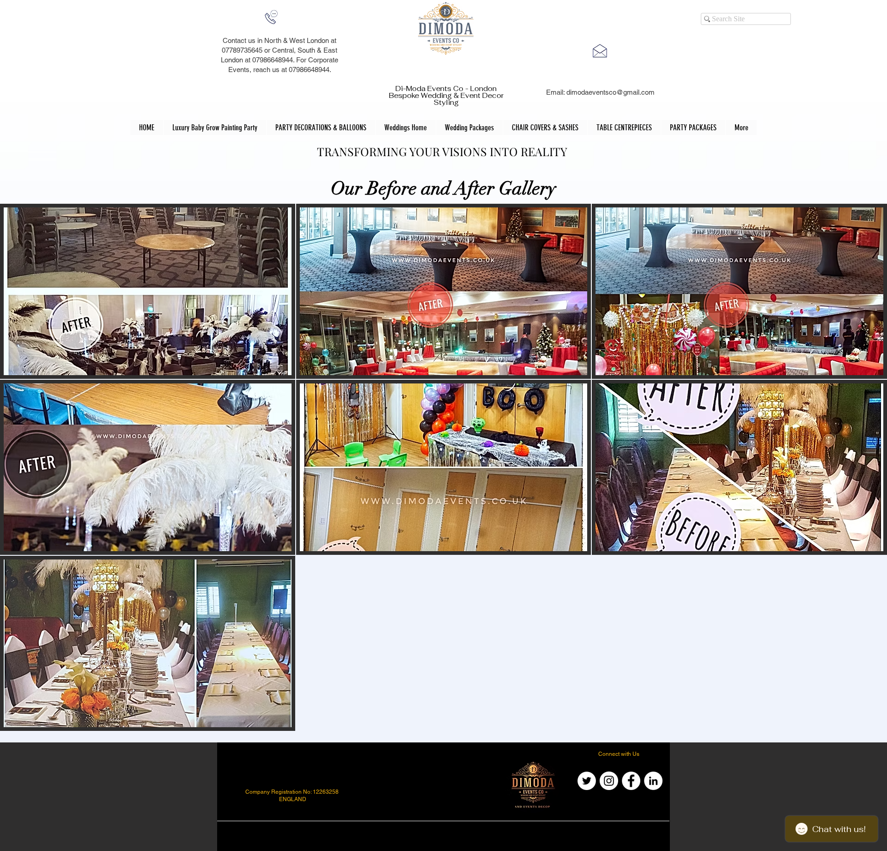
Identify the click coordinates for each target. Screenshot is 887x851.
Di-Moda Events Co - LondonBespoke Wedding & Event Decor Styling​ (446, 95)
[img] (147, 291)
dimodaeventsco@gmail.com (610, 92)
